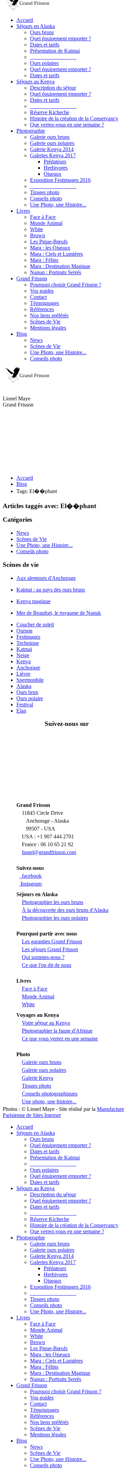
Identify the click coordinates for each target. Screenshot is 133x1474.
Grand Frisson (31, 278)
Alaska (23, 686)
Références (42, 309)
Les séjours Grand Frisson (50, 949)
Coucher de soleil (35, 624)
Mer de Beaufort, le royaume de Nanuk (58, 613)
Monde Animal (46, 223)
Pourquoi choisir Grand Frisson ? (65, 285)
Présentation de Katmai (55, 51)
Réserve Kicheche (49, 112)
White (36, 229)
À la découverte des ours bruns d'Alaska (65, 910)
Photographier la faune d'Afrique (57, 1031)
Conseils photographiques (49, 1094)
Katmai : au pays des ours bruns (50, 590)
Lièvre (23, 674)
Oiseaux (52, 174)
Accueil (24, 20)
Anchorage (28, 667)
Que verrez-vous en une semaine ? (67, 125)
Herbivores (56, 168)
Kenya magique (33, 601)
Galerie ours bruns (50, 137)
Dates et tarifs (44, 45)
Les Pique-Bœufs (49, 241)
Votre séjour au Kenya (46, 1023)
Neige (22, 655)
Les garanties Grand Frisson (52, 941)
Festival (24, 704)
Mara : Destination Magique (60, 266)
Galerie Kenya (37, 1078)
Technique (27, 643)
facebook (30, 876)
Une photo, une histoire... (49, 1101)
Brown (37, 235)
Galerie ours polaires (52, 143)
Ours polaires (44, 63)
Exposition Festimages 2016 (60, 180)
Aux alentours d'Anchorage (46, 578)
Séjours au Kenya (35, 81)
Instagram (30, 884)
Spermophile (30, 680)
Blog (21, 334)
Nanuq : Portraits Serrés (55, 272)
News (36, 340)
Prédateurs (55, 161)
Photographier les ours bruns (52, 902)
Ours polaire (29, 698)
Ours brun (27, 692)
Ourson (24, 631)
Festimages (28, 637)
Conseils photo (46, 198)
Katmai (24, 649)
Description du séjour (53, 88)
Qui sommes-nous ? (43, 957)
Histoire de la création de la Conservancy (74, 118)
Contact (38, 297)
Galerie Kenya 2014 (52, 149)
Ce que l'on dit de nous (46, 965)
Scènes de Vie (45, 321)
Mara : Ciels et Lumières (56, 254)
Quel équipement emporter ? (60, 38)
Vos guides (42, 291)
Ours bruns (42, 32)
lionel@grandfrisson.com (49, 852)
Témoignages (44, 303)
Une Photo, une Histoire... (58, 205)
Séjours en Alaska (35, 26)
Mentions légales (48, 328)
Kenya (23, 661)
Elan (21, 711)
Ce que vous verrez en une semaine (60, 1038)
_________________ (53, 57)
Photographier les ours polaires (55, 918)
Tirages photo (44, 192)
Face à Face (43, 217)
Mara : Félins (44, 260)
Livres (23, 211)
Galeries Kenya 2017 (53, 155)
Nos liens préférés (49, 315)
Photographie (30, 131)
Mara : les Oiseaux (50, 248)
